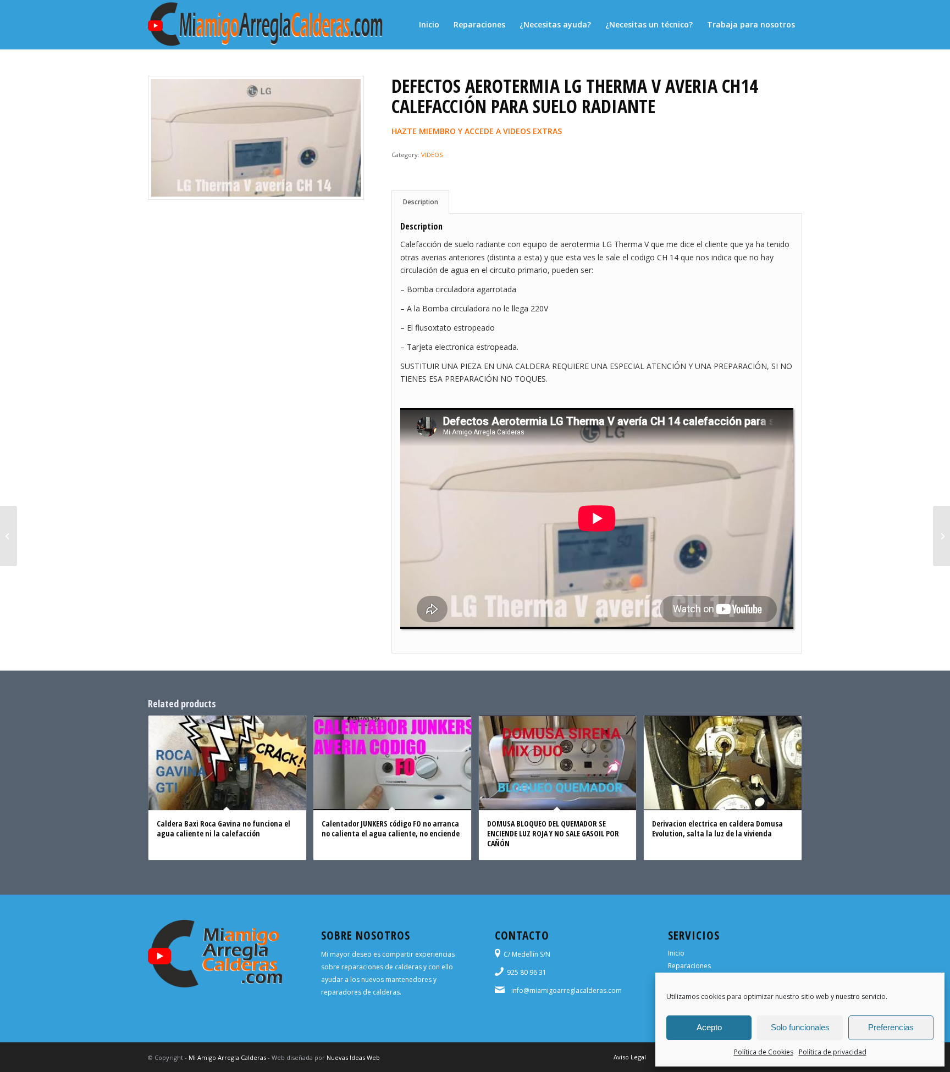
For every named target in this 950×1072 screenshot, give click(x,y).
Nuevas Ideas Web (353, 1057)
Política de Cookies (763, 1052)
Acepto (709, 1027)
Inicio (676, 953)
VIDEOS (432, 154)
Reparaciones (689, 965)
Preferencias (891, 1027)
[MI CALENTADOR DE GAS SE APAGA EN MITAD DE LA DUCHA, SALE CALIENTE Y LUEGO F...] (941, 536)
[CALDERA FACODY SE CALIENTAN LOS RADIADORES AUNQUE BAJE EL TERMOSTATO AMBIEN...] (8, 536)
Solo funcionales (800, 1027)
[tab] (420, 202)
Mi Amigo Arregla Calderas (227, 1057)
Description (420, 202)
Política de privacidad (832, 1052)
